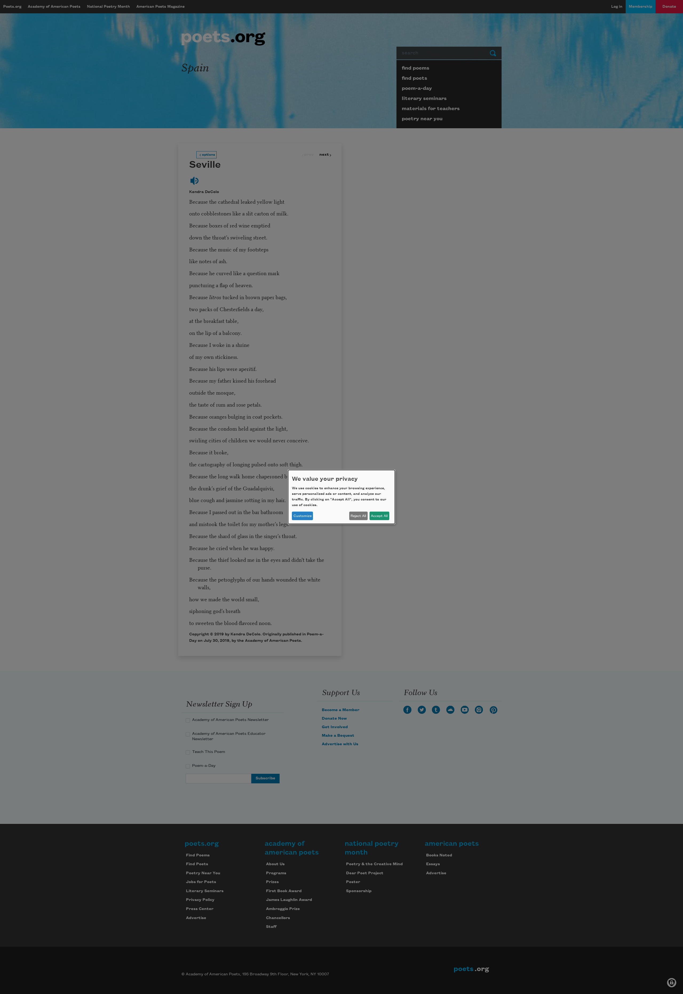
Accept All (379, 516)
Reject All (358, 516)
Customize (302, 516)
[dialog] (341, 497)
